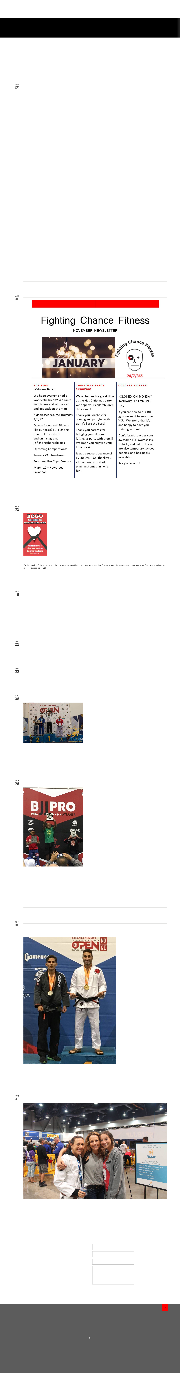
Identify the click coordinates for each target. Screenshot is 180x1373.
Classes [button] (56, 5)
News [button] (97, 5)
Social (111, 5)
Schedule (41, 5)
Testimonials (127, 5)
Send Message (105, 1292)
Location (123, 11)
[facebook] (88, 1338)
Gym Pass (144, 5)
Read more (34, 1075)
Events (158, 5)
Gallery (86, 5)
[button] (138, 12)
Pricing (72, 5)
